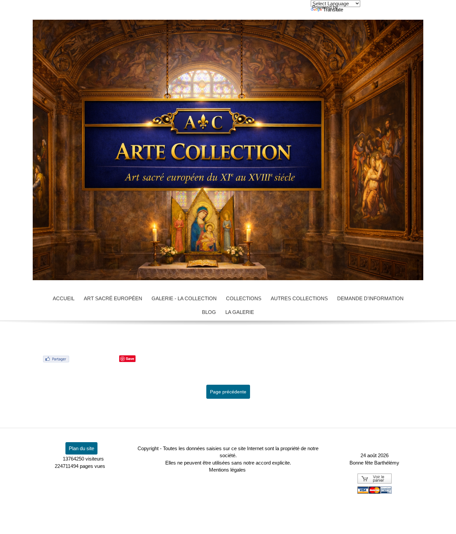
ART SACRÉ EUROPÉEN (113, 298)
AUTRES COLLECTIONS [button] (299, 298)
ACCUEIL (63, 298)
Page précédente (228, 391)
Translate (333, 9)
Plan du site (81, 448)
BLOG (209, 312)
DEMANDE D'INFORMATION (370, 298)
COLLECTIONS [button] (243, 298)
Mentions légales (227, 470)
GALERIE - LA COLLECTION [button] (184, 298)
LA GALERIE (239, 312)
